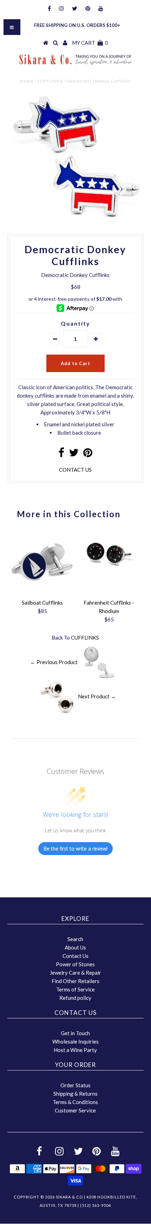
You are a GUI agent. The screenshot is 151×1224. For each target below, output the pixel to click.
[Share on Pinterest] (87, 454)
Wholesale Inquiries (75, 1041)
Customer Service (75, 1110)
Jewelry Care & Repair (75, 972)
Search (75, 939)
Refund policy (75, 998)
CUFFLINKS (50, 81)
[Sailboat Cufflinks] (42, 591)
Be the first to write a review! (75, 848)
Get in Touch (75, 1033)
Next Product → (97, 696)
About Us (75, 947)
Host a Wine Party (75, 1050)
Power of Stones (75, 964)
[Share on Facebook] (61, 454)
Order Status (75, 1085)
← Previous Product (54, 662)
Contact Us (75, 956)
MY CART (90, 43)
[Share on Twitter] (74, 454)
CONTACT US (75, 470)
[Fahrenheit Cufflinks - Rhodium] (108, 577)
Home (26, 81)
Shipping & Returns (75, 1093)
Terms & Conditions (75, 1102)
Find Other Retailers (75, 981)
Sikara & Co (69, 1197)
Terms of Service (75, 989)
